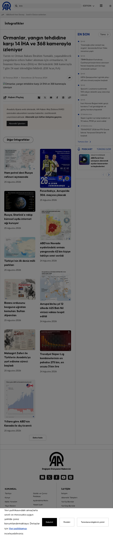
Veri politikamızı (18, 528)
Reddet (67, 522)
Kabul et (49, 522)
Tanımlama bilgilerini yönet (93, 522)
